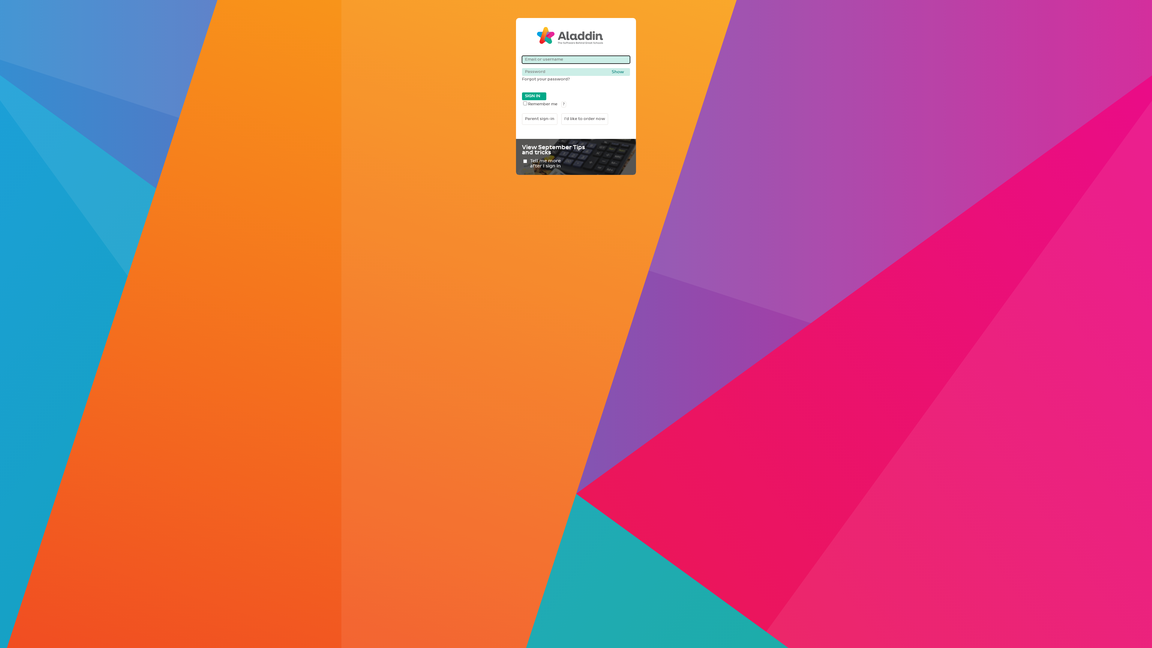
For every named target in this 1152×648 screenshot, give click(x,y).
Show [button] (618, 72)
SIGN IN (532, 96)
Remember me (542, 104)
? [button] (564, 104)
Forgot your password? (546, 79)
